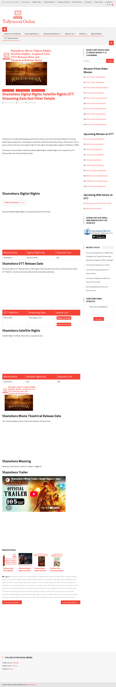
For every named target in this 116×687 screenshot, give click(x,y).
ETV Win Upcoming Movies (96, 186)
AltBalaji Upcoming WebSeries (97, 181)
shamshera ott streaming (10, 591)
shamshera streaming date (69, 594)
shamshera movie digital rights (54, 579)
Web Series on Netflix (94, 208)
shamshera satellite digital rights (29, 594)
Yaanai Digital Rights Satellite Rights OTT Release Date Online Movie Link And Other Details (71, 602)
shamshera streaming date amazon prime (15, 597)
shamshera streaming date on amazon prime (44, 597)
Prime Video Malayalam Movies (97, 87)
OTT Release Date (11, 38)
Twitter (15, 665)
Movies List (69, 33)
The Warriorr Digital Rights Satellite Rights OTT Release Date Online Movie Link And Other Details (13, 602)
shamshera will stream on (67, 597)
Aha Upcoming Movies (94, 160)
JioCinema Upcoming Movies (96, 170)
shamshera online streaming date (47, 588)
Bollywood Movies (64, 2)
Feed (11, 669)
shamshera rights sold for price (49, 591)
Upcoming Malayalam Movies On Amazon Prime (97, 289)
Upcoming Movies (31, 33)
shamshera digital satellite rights (20, 579)
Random (82, 33)
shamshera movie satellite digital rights (19, 582)
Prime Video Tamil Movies (95, 82)
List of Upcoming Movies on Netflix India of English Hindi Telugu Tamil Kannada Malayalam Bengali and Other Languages (100, 256)
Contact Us (109, 2)
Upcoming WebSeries (52, 33)
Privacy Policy (98, 2)
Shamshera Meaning (37, 579)
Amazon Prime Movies (12, 33)
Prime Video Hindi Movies (95, 93)
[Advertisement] (41, 122)
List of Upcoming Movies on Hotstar (98, 265)
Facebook (15, 662)
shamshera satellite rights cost (50, 594)
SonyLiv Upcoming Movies (95, 154)
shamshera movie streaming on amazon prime (51, 585)
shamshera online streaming (26, 588)
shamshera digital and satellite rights (36, 576)
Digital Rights (96, 33)
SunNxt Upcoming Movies (95, 165)
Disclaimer (88, 2)
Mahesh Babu (37, 2)
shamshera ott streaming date (28, 591)
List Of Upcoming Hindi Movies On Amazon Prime (97, 272)
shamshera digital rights (56, 576)
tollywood (21, 102)
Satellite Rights (38, 90)
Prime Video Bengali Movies (96, 114)
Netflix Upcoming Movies (95, 144)
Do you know (26, 2)
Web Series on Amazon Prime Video (99, 203)
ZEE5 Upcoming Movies (94, 149)
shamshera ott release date (67, 588)
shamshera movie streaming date (64, 582)
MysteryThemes (31, 684)
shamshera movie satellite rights (42, 582)
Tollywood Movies (49, 2)
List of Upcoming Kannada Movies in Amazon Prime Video (98, 280)
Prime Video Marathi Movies (96, 108)
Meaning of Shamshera (16, 576)
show (22, 202)
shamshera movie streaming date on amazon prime (18, 585)
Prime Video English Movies (96, 124)
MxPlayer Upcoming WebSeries (97, 175)
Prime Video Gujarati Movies (96, 119)
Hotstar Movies (77, 2)
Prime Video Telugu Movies (95, 77)
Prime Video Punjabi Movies (96, 103)
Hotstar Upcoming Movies (95, 139)
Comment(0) (31, 102)
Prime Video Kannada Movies (96, 98)
